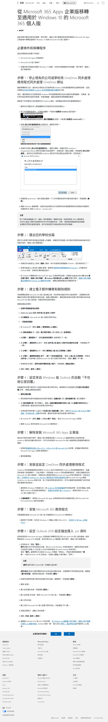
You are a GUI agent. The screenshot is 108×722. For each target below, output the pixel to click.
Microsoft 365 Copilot (8, 698)
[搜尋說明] (98, 2)
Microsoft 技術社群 (42, 688)
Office (38, 3)
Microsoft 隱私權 (77, 685)
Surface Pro (5, 645)
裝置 (50, 3)
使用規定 (70, 718)
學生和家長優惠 (77, 665)
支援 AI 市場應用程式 (43, 685)
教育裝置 (75, 648)
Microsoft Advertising (8, 695)
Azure (4, 685)
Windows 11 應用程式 (8, 665)
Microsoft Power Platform (44, 695)
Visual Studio (41, 702)
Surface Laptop (6, 648)
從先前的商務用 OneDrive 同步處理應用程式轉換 (40, 90)
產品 (44, 3)
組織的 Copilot (6, 651)
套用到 (21, 30)
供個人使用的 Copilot (8, 655)
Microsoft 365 (30, 3)
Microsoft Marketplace (43, 691)
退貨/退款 (40, 655)
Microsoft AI (6, 678)
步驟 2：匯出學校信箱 (68, 624)
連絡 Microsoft (55, 718)
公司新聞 (75, 681)
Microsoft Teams (7, 702)
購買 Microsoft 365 (69, 3)
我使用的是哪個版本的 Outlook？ (65, 268)
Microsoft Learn (42, 681)
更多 (57, 3)
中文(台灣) (8, 708)
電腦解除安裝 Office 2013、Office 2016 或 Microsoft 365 (47, 448)
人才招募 (75, 678)
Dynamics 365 (6, 688)
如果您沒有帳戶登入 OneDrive (59, 490)
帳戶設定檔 (40, 645)
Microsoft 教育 (76, 645)
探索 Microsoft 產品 (8, 661)
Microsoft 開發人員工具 (44, 678)
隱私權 (63, 718)
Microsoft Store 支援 (43, 651)
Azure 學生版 (76, 668)
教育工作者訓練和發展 (78, 661)
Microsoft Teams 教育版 (79, 651)
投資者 (74, 688)
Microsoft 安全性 (7, 681)
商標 (76, 718)
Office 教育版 (76, 658)
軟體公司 (40, 698)
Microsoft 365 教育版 (78, 655)
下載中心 (40, 648)
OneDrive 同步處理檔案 (56, 488)
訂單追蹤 (40, 658)
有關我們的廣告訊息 (86, 718)
